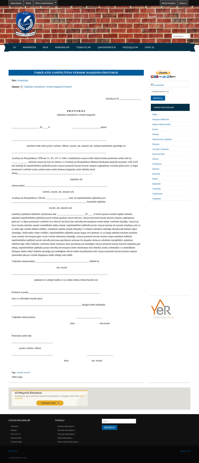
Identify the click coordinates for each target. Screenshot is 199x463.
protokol (27, 372)
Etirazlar (155, 144)
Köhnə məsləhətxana (43, 3)
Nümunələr (62, 47)
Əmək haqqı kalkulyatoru (68, 441)
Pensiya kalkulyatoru (66, 434)
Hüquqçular (130, 47)
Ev (14, 47)
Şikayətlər (156, 183)
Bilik (45, 47)
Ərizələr (155, 134)
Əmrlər (155, 129)
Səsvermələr (16, 437)
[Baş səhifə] (25, 23)
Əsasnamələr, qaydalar (162, 139)
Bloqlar (14, 430)
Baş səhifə (13, 451)
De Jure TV (15, 434)
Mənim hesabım (169, 3)
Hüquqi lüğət (16, 441)
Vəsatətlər (156, 198)
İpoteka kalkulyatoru (66, 426)
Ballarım (183, 3)
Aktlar (154, 114)
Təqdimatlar (157, 193)
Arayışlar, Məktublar (160, 119)
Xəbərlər (14, 426)
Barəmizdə (29, 47)
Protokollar (22, 80)
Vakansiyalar (16, 3)
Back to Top (185, 451)
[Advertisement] (65, 59)
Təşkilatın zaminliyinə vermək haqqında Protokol (47, 86)
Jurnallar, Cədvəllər (160, 149)
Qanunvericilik (107, 47)
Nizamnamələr (158, 154)
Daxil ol (150, 47)
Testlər (28, 3)
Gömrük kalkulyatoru (66, 430)
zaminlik (20, 372)
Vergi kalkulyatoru (65, 437)
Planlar (155, 158)
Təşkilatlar (83, 47)
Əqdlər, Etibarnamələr (161, 124)
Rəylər (155, 178)
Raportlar (156, 173)
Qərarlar (155, 168)
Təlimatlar (156, 188)
